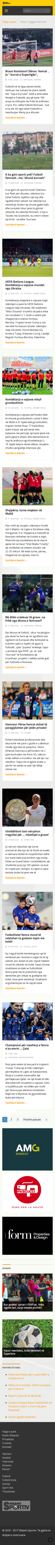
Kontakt (6, 1447)
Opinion (37, 80)
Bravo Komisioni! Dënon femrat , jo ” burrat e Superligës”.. (27, 73)
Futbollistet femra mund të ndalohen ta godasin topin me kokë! (24, 938)
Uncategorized (26, 1057)
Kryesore (28, 80)
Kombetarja (39, 294)
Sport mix (29, 840)
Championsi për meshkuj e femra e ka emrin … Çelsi (27, 1047)
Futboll (28, 294)
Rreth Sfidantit (10, 1435)
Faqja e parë (9, 22)
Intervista (7, 1461)
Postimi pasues (32, 1119)
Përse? (6, 1469)
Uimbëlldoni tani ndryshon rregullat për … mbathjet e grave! (27, 833)
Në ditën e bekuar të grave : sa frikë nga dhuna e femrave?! (25, 619)
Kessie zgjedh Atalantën (22, 1417)
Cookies (6, 1443)
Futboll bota (30, 947)
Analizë (6, 1457)
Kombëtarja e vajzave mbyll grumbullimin (23, 401)
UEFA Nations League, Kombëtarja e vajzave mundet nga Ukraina (24, 285)
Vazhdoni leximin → (16, 117)
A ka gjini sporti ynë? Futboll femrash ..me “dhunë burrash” (25, 176)
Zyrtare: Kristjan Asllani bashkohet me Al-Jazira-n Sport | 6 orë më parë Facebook (30, 1406)
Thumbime (8, 1491)
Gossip (27, 733)
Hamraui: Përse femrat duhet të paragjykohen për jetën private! (26, 726)
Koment (6, 1465)
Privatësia (8, 1439)
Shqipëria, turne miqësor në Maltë (23, 512)
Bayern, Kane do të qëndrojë (24, 1395)
